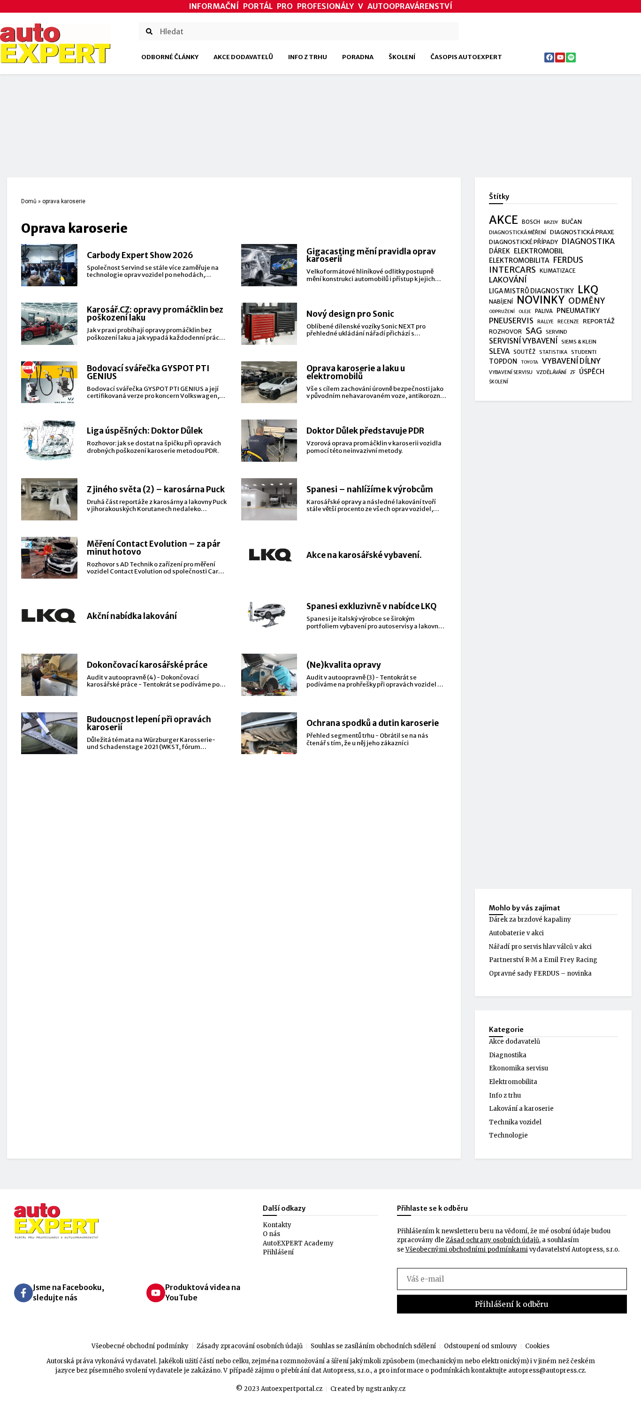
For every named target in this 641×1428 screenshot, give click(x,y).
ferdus (568, 260)
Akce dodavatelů (243, 57)
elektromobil (539, 251)
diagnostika (588, 241)
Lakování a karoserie (521, 1109)
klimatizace (558, 270)
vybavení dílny (571, 361)
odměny (586, 301)
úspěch (591, 371)
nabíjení (501, 301)
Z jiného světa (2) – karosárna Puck (156, 489)
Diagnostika (508, 1055)
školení (498, 382)
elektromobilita (519, 260)
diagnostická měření (517, 232)
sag (534, 331)
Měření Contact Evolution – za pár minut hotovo (154, 548)
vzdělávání (551, 372)
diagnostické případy (523, 241)
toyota (529, 362)
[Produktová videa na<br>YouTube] (155, 1292)
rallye (545, 322)
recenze (568, 322)
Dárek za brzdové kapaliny (530, 920)
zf (572, 372)
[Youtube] (560, 57)
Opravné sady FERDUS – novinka (540, 973)
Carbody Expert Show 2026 (140, 255)
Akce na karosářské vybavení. (364, 555)
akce (503, 220)
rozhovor (505, 331)
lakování (508, 279)
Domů (29, 201)
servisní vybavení (523, 340)
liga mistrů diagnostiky (531, 291)
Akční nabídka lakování (132, 616)
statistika (553, 352)
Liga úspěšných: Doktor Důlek (145, 431)
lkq (588, 290)
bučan (572, 221)
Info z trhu (307, 57)
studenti (583, 352)
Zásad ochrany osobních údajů (492, 1240)
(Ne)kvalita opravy (343, 665)
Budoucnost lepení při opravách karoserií (149, 723)
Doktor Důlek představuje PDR (365, 431)
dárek (499, 251)
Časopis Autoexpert (466, 57)
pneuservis (511, 320)
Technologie (508, 1135)
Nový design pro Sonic (350, 314)
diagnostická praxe (582, 232)
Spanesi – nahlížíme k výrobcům (369, 489)
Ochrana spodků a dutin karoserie (372, 723)
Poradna (358, 57)
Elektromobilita (513, 1082)
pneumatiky (578, 310)
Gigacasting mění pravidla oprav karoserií (371, 255)
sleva (499, 351)
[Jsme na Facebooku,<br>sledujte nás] (23, 1292)
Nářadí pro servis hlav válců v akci (540, 947)
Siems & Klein (578, 341)
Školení (402, 57)
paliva (544, 311)
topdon (503, 362)
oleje (525, 311)
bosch (531, 222)
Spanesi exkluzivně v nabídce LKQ (371, 606)
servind (556, 331)
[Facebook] (549, 57)
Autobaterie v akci (516, 933)
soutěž (524, 352)
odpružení (502, 311)
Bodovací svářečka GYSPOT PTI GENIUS (148, 372)
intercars (512, 270)
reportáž (599, 321)
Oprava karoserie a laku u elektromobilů (355, 372)
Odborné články (169, 57)
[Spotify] (571, 57)
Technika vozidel (515, 1122)
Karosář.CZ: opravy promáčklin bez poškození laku (155, 314)
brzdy (551, 222)
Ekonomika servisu (518, 1068)
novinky (541, 300)
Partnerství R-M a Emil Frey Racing (543, 960)
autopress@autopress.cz (546, 1371)
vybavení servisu (511, 372)
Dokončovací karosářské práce (147, 665)
